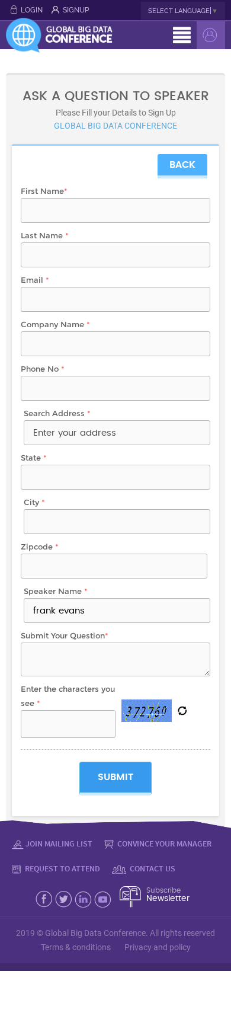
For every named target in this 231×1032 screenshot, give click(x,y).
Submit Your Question (64, 635)
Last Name (45, 235)
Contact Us (151, 868)
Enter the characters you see (68, 696)
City (34, 502)
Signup (76, 10)
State (34, 457)
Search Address (57, 413)
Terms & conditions (76, 947)
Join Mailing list (58, 843)
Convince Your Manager (163, 843)
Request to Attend (61, 868)
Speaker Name (56, 591)
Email (35, 280)
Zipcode (40, 546)
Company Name (55, 324)
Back (182, 165)
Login (32, 10)
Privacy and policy (157, 947)
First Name (44, 191)
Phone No (43, 368)
